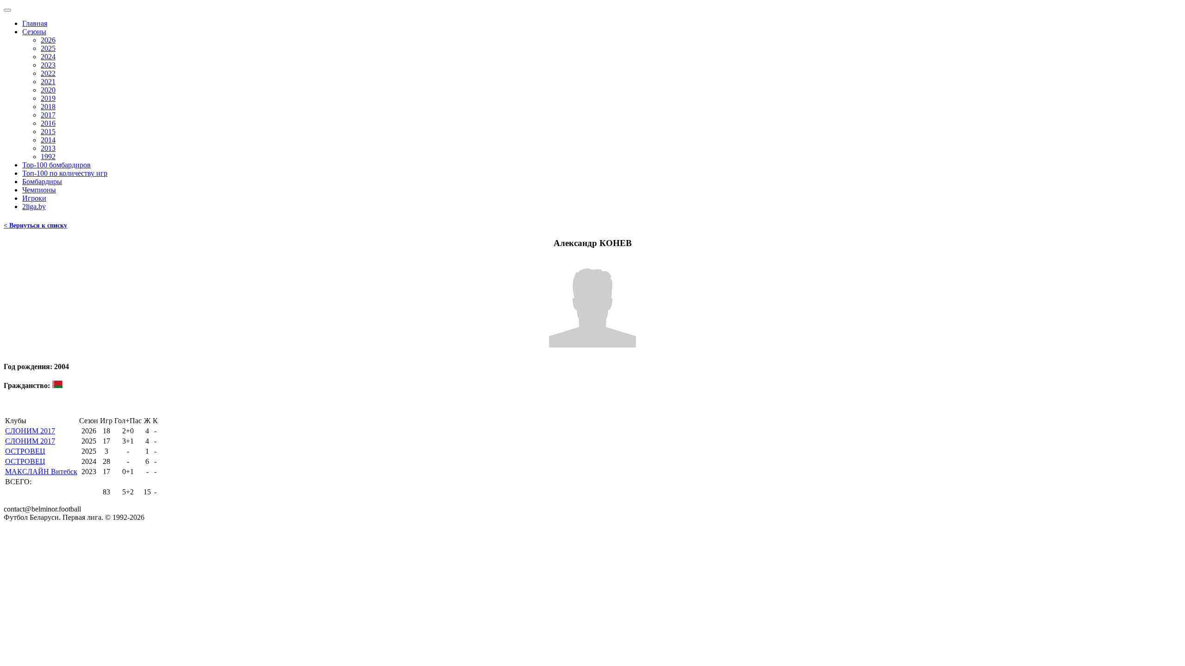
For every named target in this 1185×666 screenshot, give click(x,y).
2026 (48, 40)
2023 (48, 65)
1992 (48, 156)
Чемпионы (39, 190)
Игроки (34, 198)
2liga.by (34, 206)
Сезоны (34, 32)
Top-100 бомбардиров (56, 165)
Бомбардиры (42, 181)
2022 (48, 73)
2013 (48, 148)
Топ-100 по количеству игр (64, 173)
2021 (48, 82)
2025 (48, 48)
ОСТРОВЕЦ (25, 451)
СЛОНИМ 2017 (30, 431)
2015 (48, 132)
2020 (48, 90)
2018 (48, 107)
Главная (34, 23)
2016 (48, 123)
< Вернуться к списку (35, 225)
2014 (48, 140)
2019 (48, 98)
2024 (48, 57)
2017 (48, 115)
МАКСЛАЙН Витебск (41, 471)
